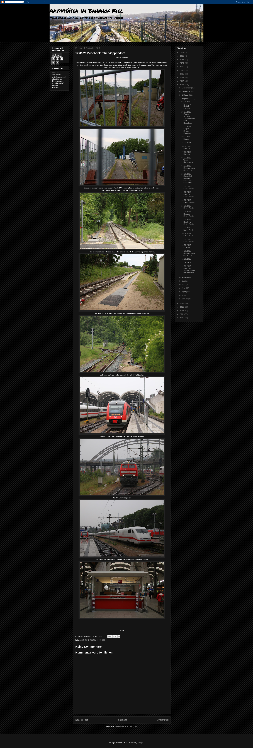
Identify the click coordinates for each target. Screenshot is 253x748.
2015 (182, 85)
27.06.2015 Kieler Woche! (188, 187)
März (184, 295)
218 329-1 (85, 640)
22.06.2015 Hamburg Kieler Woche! (188, 222)
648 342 (102, 640)
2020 (182, 67)
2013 (182, 307)
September (187, 99)
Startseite (122, 720)
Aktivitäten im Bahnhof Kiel (86, 10)
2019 (182, 70)
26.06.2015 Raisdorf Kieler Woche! (188, 194)
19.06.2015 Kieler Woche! (188, 240)
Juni (184, 284)
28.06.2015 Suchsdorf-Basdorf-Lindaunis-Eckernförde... (188, 178)
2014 (182, 303)
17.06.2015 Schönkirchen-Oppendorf (188, 253)
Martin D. (91, 636)
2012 (182, 310)
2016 (182, 81)
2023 (182, 56)
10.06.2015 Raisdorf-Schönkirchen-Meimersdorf (188, 269)
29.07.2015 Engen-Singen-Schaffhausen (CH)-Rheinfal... (188, 117)
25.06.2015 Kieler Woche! (188, 201)
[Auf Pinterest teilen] (118, 636)
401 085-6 (94, 640)
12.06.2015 (186, 259)
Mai (184, 288)
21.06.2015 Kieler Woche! (188, 229)
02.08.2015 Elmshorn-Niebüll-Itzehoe (186, 105)
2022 (182, 59)
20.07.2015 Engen (186, 138)
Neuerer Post (81, 720)
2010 (182, 318)
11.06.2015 (186, 263)
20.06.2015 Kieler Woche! (188, 234)
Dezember (186, 88)
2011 (182, 314)
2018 (182, 74)
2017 (182, 77)
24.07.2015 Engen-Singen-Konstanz (186, 130)
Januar (185, 299)
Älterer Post (162, 720)
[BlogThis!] (111, 636)
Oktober (185, 95)
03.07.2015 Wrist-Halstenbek (187, 160)
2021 (182, 63)
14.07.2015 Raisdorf (186, 147)
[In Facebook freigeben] (116, 636)
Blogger (140, 743)
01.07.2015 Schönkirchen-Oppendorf (188, 168)
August (185, 277)
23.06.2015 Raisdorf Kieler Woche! (188, 214)
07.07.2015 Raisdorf (186, 153)
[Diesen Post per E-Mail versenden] (108, 636)
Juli (183, 281)
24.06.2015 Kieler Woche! (188, 207)
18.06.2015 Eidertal (186, 246)
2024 (182, 52)
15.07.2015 (186, 142)
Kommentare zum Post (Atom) (126, 727)
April (184, 292)
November (186, 91)
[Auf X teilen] (113, 636)
